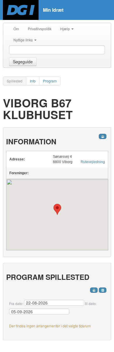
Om (16, 28)
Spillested (15, 80)
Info (33, 80)
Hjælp (65, 28)
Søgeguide (23, 62)
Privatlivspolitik (39, 28)
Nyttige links (23, 39)
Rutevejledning (93, 162)
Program (50, 80)
